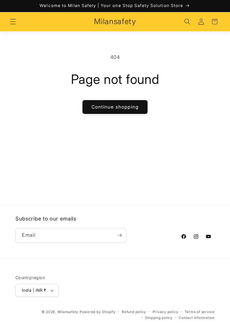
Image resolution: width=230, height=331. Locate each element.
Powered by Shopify (98, 312)
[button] (13, 21)
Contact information (197, 318)
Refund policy (134, 312)
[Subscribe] (119, 235)
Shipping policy (159, 318)
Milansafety (68, 312)
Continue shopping (115, 107)
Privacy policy (165, 312)
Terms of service (200, 312)
